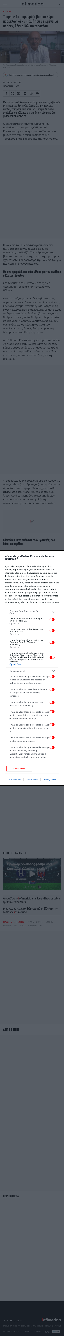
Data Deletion (14, 779)
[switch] (52, 619)
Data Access (32, 779)
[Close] (58, 556)
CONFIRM (19, 768)
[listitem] (32, 612)
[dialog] (32, 668)
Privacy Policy (49, 779)
